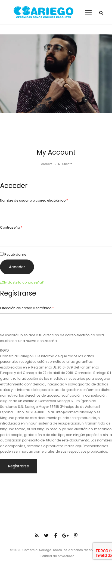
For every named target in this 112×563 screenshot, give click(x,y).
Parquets (46, 164)
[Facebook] (55, 535)
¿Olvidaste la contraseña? (22, 282)
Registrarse (18, 466)
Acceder (17, 267)
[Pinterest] (75, 535)
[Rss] (37, 535)
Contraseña (11, 227)
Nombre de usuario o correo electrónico (34, 200)
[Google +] (65, 535)
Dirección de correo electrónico (27, 308)
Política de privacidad (57, 556)
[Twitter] (46, 535)
